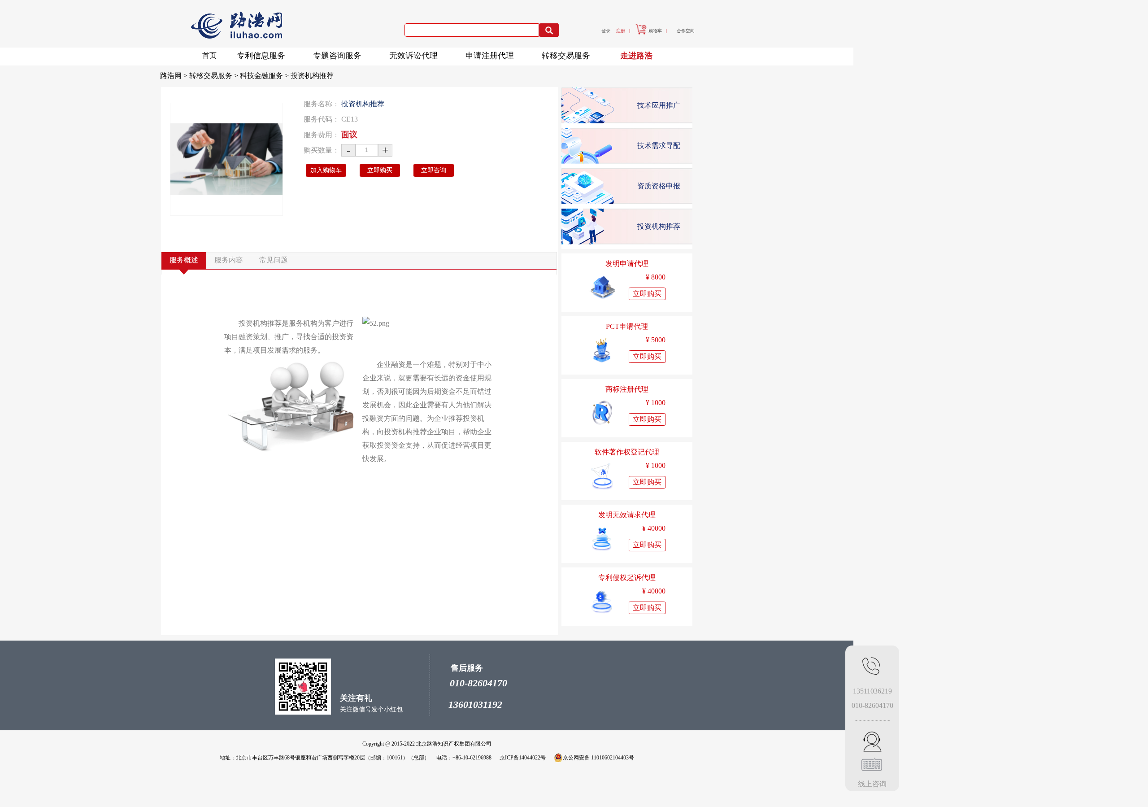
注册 (620, 30)
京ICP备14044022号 (523, 758)
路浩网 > (174, 75)
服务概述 (184, 260)
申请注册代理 (489, 55)
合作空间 (686, 30)
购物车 (655, 30)
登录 (605, 30)
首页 (209, 55)
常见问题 (273, 260)
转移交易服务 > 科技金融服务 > (240, 75)
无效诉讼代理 (413, 55)
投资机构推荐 (312, 75)
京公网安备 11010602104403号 (598, 758)
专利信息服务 (261, 55)
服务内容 (228, 260)
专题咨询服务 (337, 55)
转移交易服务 (566, 55)
